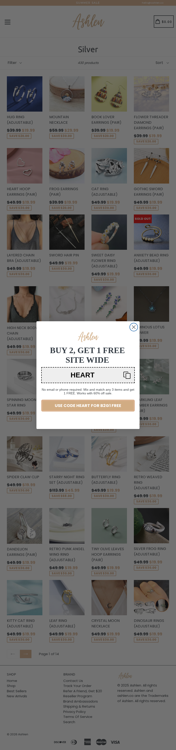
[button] (88, 375)
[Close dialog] (134, 327)
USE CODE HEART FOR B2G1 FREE (88, 405)
